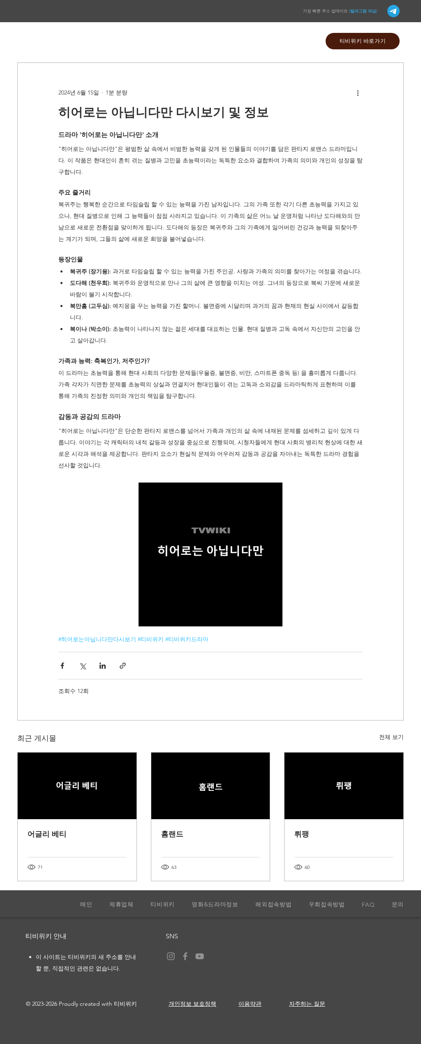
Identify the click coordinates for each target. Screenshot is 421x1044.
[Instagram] (171, 956)
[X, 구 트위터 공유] (82, 666)
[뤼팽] (344, 786)
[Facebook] (185, 956)
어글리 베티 (47, 833)
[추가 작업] (358, 92)
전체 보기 (391, 737)
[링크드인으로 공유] (102, 666)
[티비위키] (393, 11)
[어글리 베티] (77, 786)
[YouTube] (199, 956)
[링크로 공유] (123, 666)
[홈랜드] (210, 786)
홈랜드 (172, 833)
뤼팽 (301, 833)
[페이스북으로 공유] (62, 666)
